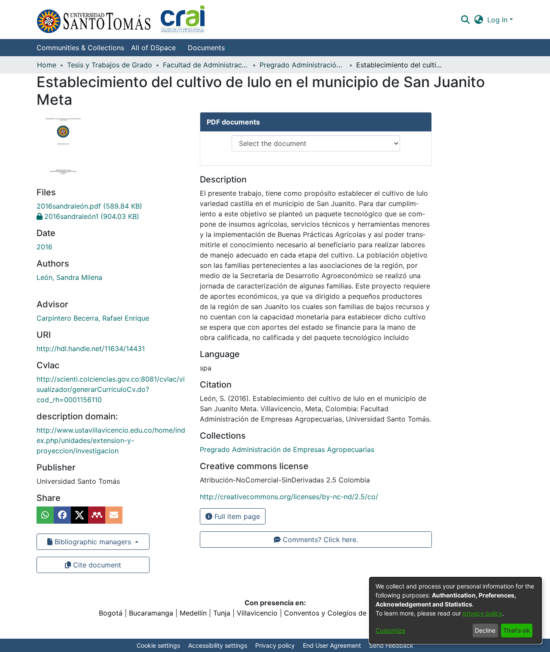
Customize (390, 630)
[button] (121, 19)
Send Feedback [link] (391, 645)
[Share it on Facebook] (62, 515)
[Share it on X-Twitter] (79, 515)
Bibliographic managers (92, 541)
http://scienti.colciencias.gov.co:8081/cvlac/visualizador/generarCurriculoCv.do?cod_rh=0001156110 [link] (111, 389)
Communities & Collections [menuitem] (80, 47)
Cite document (96, 565)
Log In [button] (498, 19)
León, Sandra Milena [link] (69, 277)
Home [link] (46, 65)
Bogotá (110, 613)
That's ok (516, 630)
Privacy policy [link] (275, 645)
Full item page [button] (236, 516)
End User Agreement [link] (332, 645)
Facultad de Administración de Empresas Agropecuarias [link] (206, 65)
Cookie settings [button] (158, 645)
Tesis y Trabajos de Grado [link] (109, 65)
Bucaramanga (151, 613)
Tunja (221, 613)
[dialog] (455, 610)
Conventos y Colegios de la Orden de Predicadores (368, 613)
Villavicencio (257, 613)
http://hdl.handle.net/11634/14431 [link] (91, 348)
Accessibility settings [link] (217, 645)
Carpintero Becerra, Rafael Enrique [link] (93, 318)
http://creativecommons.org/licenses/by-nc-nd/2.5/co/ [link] (289, 496)
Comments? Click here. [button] (319, 539)
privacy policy (482, 613)
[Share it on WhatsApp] (45, 515)
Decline (485, 630)
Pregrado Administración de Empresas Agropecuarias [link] (302, 65)
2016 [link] (44, 247)
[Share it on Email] (113, 515)
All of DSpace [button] (153, 47)
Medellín (193, 613)
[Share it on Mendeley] (96, 515)
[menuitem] (156, 47)
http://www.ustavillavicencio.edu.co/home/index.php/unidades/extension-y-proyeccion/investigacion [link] (111, 440)
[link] (89, 206)
